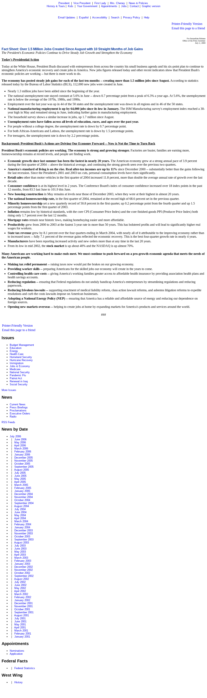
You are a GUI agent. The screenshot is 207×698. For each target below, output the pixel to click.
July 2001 (20, 618)
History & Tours (56, 6)
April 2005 (20, 481)
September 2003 (24, 539)
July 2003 (20, 545)
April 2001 (20, 627)
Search (115, 17)
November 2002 (23, 569)
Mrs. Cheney (117, 3)
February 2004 (22, 524)
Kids (70, 6)
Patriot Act (16, 378)
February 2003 (22, 560)
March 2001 (21, 630)
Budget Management (22, 344)
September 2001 (24, 612)
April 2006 (20, 445)
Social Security (18, 384)
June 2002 (20, 585)
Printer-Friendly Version (187, 23)
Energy (14, 351)
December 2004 (23, 494)
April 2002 (20, 591)
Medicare (15, 369)
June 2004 (20, 512)
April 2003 (20, 554)
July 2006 (15, 436)
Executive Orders (20, 413)
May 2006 (20, 442)
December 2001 (23, 603)
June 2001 (20, 621)
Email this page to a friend (188, 28)
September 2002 (24, 575)
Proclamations (18, 410)
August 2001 (21, 615)
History (18, 682)
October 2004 (22, 500)
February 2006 (22, 451)
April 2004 (20, 518)
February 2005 (22, 487)
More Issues (9, 390)
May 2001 (20, 624)
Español (84, 17)
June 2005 (20, 475)
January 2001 (22, 636)
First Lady (100, 3)
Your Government (87, 6)
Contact (134, 6)
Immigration (16, 363)
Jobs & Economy (20, 366)
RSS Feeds (8, 422)
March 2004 (21, 521)
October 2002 (22, 572)
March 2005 (21, 484)
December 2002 (23, 566)
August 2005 (21, 469)
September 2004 (24, 503)
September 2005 (24, 466)
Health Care (16, 354)
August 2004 (21, 506)
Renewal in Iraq (19, 381)
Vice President (82, 3)
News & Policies (138, 3)
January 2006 (22, 454)
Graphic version (151, 6)
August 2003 (21, 542)
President (64, 3)
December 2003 (23, 530)
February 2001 (22, 633)
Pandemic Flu (18, 375)
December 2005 (23, 457)
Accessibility (99, 17)
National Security (20, 372)
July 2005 (20, 472)
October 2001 (22, 609)
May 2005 (20, 478)
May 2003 (20, 551)
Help (146, 17)
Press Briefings (19, 407)
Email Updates (66, 17)
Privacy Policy (131, 17)
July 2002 (20, 582)
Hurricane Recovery (21, 360)
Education (15, 348)
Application (16, 653)
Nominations (17, 650)
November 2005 (23, 460)
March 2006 (21, 448)
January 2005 (22, 491)
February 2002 (22, 597)
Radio (13, 416)
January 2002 (22, 600)
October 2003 (22, 536)
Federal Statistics (24, 668)
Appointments (109, 6)
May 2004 (20, 515)
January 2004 (22, 527)
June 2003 (20, 548)
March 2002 (21, 594)
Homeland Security (21, 357)
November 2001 (23, 606)
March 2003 (21, 557)
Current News (17, 404)
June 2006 (20, 439)
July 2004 (20, 509)
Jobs (124, 6)
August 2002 (21, 578)
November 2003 (23, 533)
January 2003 (22, 563)
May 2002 (20, 588)
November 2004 (23, 497)
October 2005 (22, 463)
